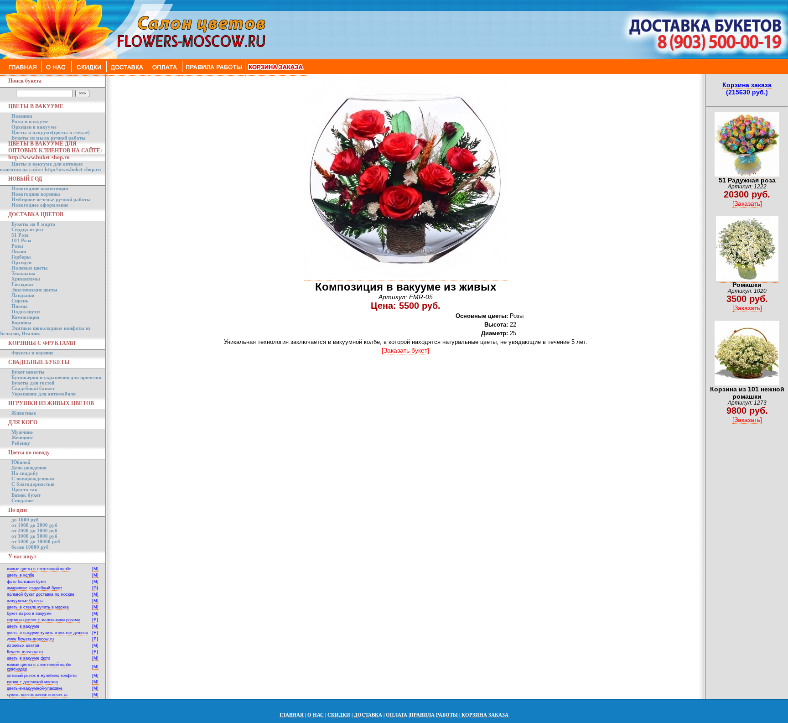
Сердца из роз (27, 229)
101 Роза (21, 240)
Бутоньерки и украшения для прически (56, 377)
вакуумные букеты (24, 600)
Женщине (22, 437)
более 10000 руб (30, 547)
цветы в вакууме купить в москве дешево (47, 632)
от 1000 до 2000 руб (34, 525)
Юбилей (20, 462)
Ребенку (20, 443)
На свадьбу (24, 473)
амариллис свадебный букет (34, 588)
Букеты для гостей (32, 382)
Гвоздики (22, 284)
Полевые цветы (29, 267)
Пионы (19, 306)
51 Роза (20, 235)
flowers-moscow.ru (25, 652)
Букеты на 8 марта (33, 224)
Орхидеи (21, 262)
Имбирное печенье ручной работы (51, 199)
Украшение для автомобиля (43, 393)
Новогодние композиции (39, 188)
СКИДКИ (338, 715)
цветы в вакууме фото (28, 658)
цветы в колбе (20, 575)
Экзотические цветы (34, 289)
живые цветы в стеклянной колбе (39, 569)
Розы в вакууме (29, 121)
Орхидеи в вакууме (34, 127)
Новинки (21, 116)
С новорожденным (33, 478)
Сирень (19, 300)
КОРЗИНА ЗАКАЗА (484, 715)
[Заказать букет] (405, 350)
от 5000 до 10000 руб (35, 541)
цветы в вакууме (23, 626)
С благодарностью (32, 484)
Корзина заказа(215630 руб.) (747, 88)
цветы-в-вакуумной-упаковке (34, 688)
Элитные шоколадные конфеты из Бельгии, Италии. (45, 330)
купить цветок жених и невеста (37, 694)
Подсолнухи (25, 311)
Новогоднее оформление (39, 205)
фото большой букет (27, 581)
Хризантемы (25, 278)
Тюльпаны (23, 273)
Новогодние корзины (35, 194)
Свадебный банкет (33, 388)
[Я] (95, 620)
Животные (23, 413)
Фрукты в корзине (32, 352)
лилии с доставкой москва (32, 682)
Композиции (25, 317)
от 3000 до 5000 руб (34, 536)
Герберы (21, 257)
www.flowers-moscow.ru (30, 639)
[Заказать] (747, 203)
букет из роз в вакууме (29, 613)
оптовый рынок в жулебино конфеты (42, 675)
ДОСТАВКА (368, 715)
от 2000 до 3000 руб (34, 530)
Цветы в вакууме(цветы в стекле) (50, 132)
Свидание (22, 500)
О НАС (315, 715)
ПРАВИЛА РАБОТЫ (434, 715)
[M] (95, 569)
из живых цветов (23, 645)
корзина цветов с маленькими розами (43, 620)
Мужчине (22, 432)
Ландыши (22, 295)
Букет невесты (28, 372)
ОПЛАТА (396, 715)
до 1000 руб (25, 519)
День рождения (29, 467)
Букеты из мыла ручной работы (48, 137)
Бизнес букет (26, 495)
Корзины (21, 322)
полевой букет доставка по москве (40, 594)
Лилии (18, 251)
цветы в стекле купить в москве (38, 607)
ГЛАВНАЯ (292, 715)
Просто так (24, 489)
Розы (17, 246)
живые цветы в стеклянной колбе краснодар (39, 666)
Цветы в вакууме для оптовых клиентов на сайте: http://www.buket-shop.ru (50, 166)
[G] (95, 588)
